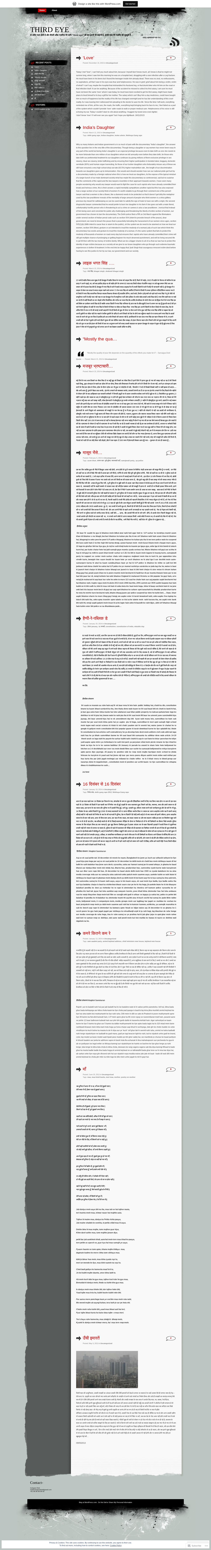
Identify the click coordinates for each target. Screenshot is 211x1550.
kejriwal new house (152, 941)
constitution (111, 626)
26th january (92, 626)
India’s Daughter (41, 70)
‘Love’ (37, 67)
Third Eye (49, 29)
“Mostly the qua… (41, 77)
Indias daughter (107, 135)
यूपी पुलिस (108, 460)
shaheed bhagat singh (115, 271)
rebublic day (139, 626)
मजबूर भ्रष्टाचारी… (40, 81)
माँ (35, 98)
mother (117, 1077)
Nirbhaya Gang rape (134, 135)
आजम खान (100, 460)
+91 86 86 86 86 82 (37, 1491)
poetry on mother (128, 1077)
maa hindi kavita (98, 1077)
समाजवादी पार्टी (116, 460)
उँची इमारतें (91, 1338)
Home (42, 10)
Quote (78, 359)
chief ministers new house (133, 941)
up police (139, 460)
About (54, 10)
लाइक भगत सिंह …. (40, 74)
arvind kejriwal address (112, 941)
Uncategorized (112, 63)
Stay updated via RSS (152, 37)
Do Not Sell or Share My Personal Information (115, 1502)
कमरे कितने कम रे (40, 95)
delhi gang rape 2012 (103, 792)
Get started (130, 4)
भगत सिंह (90, 271)
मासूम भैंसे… (38, 84)
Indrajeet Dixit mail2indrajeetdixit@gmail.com (40, 1488)
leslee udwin (120, 135)
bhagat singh (99, 271)
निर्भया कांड (90, 792)
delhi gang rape (93, 135)
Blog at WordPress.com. (88, 1502)
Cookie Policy (116, 1545)
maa (89, 1077)
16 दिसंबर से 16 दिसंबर (42, 91)
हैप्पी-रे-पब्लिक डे (39, 88)
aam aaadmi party (94, 941)
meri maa (109, 1077)
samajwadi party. (128, 460)
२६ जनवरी (101, 626)
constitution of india (125, 626)
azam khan (91, 460)
